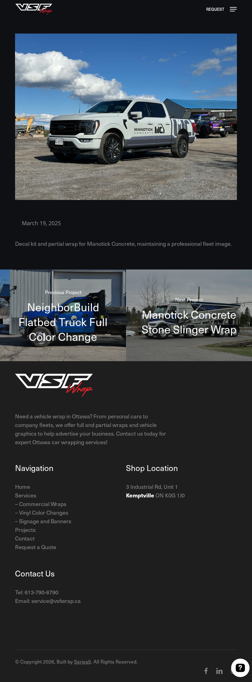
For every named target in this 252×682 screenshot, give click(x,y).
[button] (233, 9)
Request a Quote (35, 547)
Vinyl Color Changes (43, 512)
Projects (25, 529)
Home (22, 486)
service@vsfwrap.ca (56, 600)
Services (25, 495)
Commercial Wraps (42, 504)
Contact (25, 538)
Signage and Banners (45, 521)
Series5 (82, 661)
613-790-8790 (41, 592)
